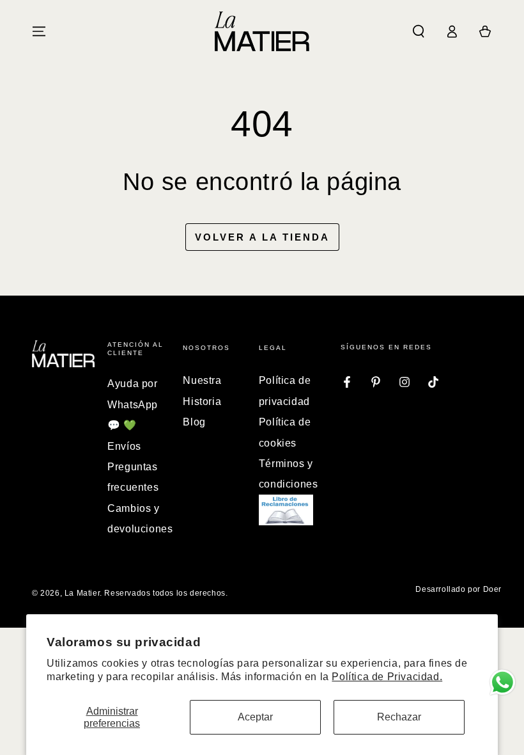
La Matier (82, 593)
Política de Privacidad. (387, 676)
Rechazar (399, 716)
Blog (194, 422)
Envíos (124, 446)
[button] (418, 31)
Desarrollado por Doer (458, 589)
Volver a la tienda (262, 237)
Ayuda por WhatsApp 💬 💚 (132, 404)
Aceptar (255, 716)
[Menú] (39, 31)
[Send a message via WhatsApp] (503, 682)
